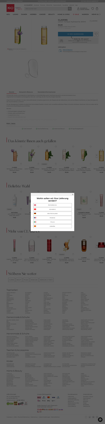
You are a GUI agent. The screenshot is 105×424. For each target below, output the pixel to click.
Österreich (52, 205)
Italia (52, 222)
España (52, 226)
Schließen (72, 194)
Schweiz (52, 209)
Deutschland (52, 213)
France (52, 217)
